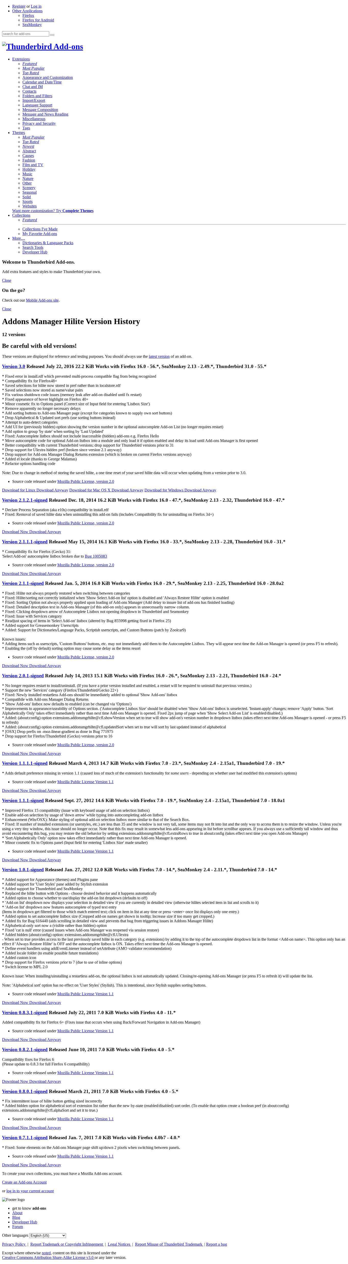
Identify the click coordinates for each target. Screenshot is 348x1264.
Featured (29, 64)
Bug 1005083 (96, 556)
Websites (29, 206)
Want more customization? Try (52, 210)
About (17, 1213)
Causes (28, 155)
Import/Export (33, 100)
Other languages (15, 1235)
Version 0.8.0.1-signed (25, 1091)
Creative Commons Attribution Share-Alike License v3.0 (48, 1257)
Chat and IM (32, 86)
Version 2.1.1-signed (23, 583)
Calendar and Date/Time (42, 82)
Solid (26, 197)
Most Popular (33, 68)
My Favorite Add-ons (39, 233)
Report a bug (216, 1244)
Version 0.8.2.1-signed (25, 1049)
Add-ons (67, 46)
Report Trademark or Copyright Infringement (67, 1244)
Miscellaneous (33, 119)
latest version (159, 356)
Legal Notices (119, 1244)
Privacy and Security (39, 123)
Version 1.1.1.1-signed (25, 763)
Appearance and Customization (47, 77)
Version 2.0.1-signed (23, 675)
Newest (28, 146)
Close (6, 280)
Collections (21, 215)
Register (18, 6)
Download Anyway (52, 490)
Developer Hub (34, 252)
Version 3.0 (13, 366)
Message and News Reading (45, 114)
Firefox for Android (38, 20)
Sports (27, 201)
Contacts (29, 91)
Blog (16, 1217)
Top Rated (30, 73)
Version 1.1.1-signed (23, 800)
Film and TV (32, 165)
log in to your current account (30, 1191)
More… (18, 238)
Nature (27, 178)
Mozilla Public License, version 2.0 (85, 481)
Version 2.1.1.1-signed (25, 541)
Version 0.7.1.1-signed (25, 1137)
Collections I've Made (40, 229)
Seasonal (29, 192)
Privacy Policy (14, 1244)
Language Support (37, 105)
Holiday (28, 169)
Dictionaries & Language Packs (47, 243)
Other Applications (27, 11)
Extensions (21, 59)
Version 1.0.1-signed (23, 869)
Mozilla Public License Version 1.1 (85, 782)
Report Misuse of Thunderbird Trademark (169, 1244)
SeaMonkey (32, 24)
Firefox (28, 15)
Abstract (29, 151)
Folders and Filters (37, 96)
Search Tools (32, 247)
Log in (36, 6)
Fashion (28, 160)
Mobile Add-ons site (42, 300)
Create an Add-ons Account (24, 1182)
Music (27, 174)
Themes (18, 132)
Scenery (28, 188)
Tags (26, 128)
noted (46, 1253)
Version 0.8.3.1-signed (25, 1012)
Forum (17, 1226)
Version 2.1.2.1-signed (25, 500)
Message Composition (40, 109)
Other (27, 183)
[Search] (52, 35)
